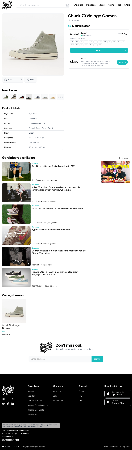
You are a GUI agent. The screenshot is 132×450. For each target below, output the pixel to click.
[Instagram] (3, 399)
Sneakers (78, 5)
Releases (90, 5)
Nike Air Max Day (35, 400)
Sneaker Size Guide (36, 410)
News (111, 5)
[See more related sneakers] (60, 97)
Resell (102, 5)
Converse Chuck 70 (37, 123)
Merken (31, 391)
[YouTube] (3, 403)
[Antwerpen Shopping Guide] (115, 172)
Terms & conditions (111, 447)
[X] (12, 399)
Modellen (31, 396)
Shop (127, 5)
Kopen (111, 50)
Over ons (57, 391)
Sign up (97, 359)
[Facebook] (8, 399)
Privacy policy (125, 447)
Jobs (55, 396)
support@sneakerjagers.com (18, 430)
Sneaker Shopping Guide (38, 405)
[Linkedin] (12, 403)
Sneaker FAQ (33, 414)
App (119, 5)
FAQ (80, 396)
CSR (80, 400)
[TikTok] (8, 403)
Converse (33, 118)
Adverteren (58, 400)
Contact (82, 391)
